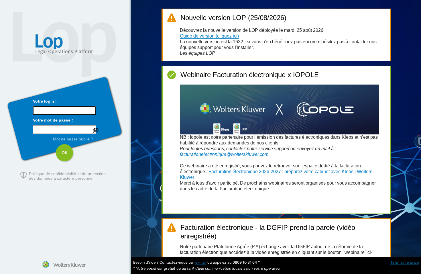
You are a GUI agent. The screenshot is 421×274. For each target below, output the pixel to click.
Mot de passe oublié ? (73, 139)
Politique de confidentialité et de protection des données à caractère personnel (67, 176)
